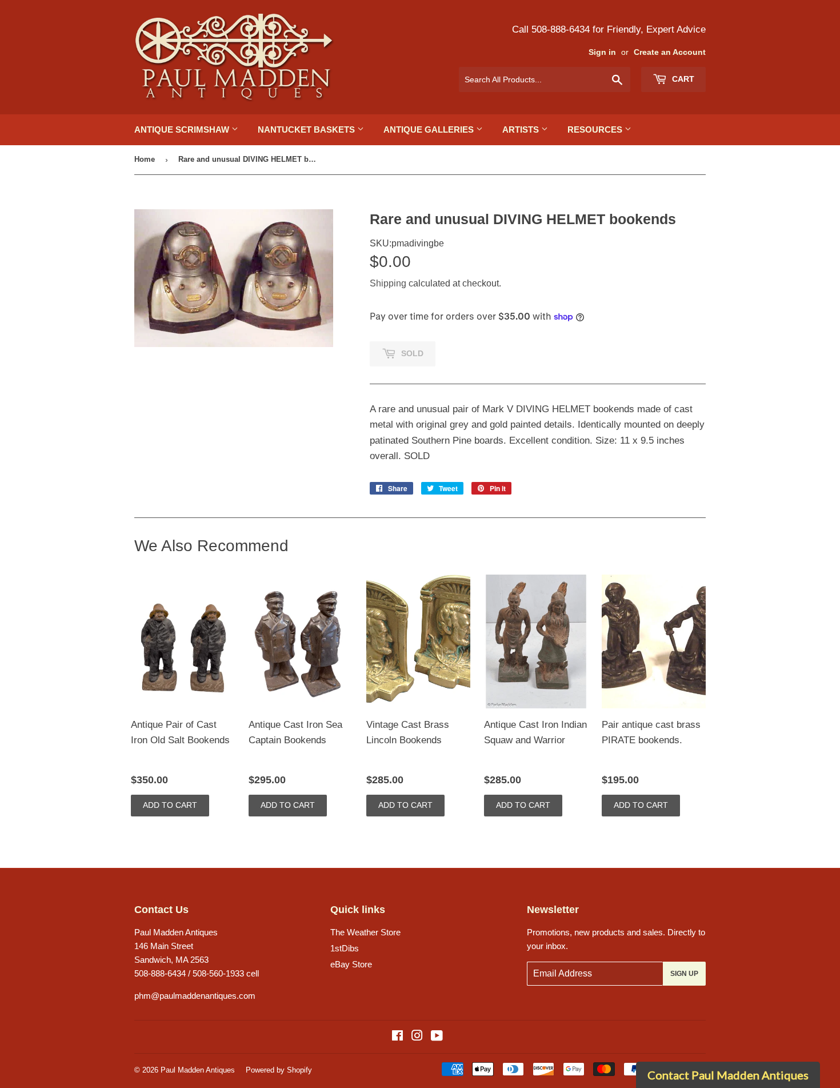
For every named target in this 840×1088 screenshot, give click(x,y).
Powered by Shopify (279, 1070)
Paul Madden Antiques (198, 1070)
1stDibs (344, 948)
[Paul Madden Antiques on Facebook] (397, 1037)
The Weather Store (365, 932)
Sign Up (684, 974)
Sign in (602, 52)
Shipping (388, 283)
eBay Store (351, 964)
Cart (682, 78)
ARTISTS (521, 129)
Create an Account (670, 52)
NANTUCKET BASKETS (307, 129)
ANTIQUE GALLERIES (429, 129)
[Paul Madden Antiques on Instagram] (417, 1037)
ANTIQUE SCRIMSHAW (182, 129)
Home (144, 159)
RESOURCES (596, 129)
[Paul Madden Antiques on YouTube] (437, 1037)
